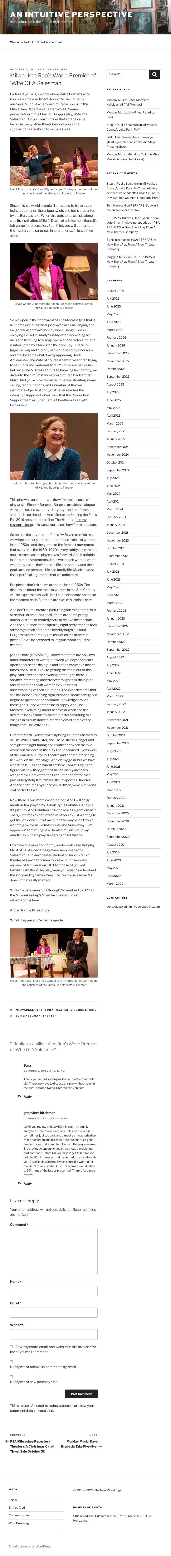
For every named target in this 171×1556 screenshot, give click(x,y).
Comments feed (19, 1515)
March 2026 (115, 329)
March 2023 (115, 603)
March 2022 (115, 696)
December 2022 (117, 626)
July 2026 (113, 298)
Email (15, 1303)
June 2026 (114, 306)
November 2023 (118, 540)
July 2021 (113, 759)
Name (16, 1282)
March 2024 (115, 509)
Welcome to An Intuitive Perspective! (36, 42)
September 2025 (118, 376)
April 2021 (113, 782)
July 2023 (113, 571)
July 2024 (113, 478)
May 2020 (114, 868)
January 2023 (116, 618)
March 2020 (115, 883)
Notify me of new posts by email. (35, 1382)
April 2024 (114, 501)
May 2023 (113, 587)
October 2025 (116, 368)
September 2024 (118, 470)
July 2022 (113, 665)
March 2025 (115, 423)
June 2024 (114, 486)
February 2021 (116, 797)
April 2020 (114, 875)
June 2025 (114, 400)
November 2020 (118, 821)
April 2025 (114, 415)
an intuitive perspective (71, 14)
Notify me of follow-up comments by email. (43, 1367)
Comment (19, 1225)
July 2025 (113, 392)
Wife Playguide (51, 920)
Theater (50, 1015)
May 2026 (113, 314)
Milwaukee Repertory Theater (42, 1009)
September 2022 (118, 649)
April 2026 (114, 322)
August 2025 (115, 384)
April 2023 (114, 595)
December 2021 (117, 720)
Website (17, 1325)
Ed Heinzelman (55, 69)
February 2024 (116, 517)
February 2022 (116, 704)
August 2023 (115, 564)
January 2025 (116, 439)
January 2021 (115, 805)
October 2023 (116, 548)
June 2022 (114, 673)
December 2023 (118, 532)
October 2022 (116, 642)
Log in (13, 1500)
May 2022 (113, 681)
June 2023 (114, 579)
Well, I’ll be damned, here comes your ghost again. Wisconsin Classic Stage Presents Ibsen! (131, 141)
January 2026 (116, 345)
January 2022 (116, 712)
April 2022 (113, 688)
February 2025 (116, 431)
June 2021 (113, 766)
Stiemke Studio (83, 1009)
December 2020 (118, 813)
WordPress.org (19, 1523)
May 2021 (113, 774)
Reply (28, 1096)
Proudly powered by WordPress (30, 1546)
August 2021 (115, 751)
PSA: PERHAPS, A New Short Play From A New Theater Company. (133, 227)
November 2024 (118, 454)
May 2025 (113, 407)
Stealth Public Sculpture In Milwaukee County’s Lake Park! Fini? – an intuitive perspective (132, 188)
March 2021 (115, 790)
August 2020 (115, 844)
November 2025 (118, 361)
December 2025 (118, 353)
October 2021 (116, 735)
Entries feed (17, 1507)
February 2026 (116, 337)
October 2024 (116, 462)
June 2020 (114, 860)
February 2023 (116, 610)
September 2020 (118, 836)
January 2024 (116, 525)
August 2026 (115, 290)
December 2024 (118, 447)
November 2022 (118, 634)
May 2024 (113, 493)
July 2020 (113, 852)
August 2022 (115, 657)
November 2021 (117, 727)
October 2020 (116, 829)
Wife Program (21, 920)
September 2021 (118, 743)
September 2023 (118, 556)
